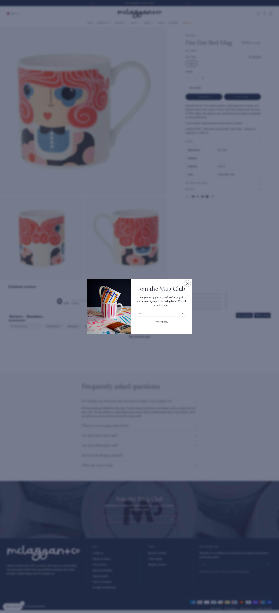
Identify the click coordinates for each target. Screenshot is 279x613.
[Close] (187, 283)
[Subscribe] (182, 313)
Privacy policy (161, 321)
